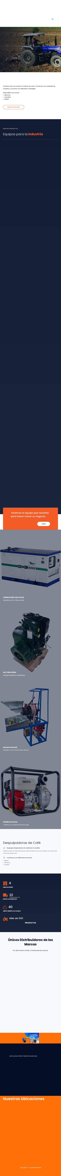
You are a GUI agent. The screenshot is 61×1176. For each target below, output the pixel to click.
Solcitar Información (13, 107)
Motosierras (30, 477)
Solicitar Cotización (13, 59)
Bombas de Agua (30, 366)
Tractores (31, 217)
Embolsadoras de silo (30, 454)
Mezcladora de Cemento (30, 254)
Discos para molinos (30, 310)
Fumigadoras (30, 272)
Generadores (30, 236)
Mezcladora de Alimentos (30, 411)
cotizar (43, 524)
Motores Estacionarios (30, 181)
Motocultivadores (30, 432)
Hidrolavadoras (31, 389)
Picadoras (30, 200)
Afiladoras (30, 291)
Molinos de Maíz (30, 160)
